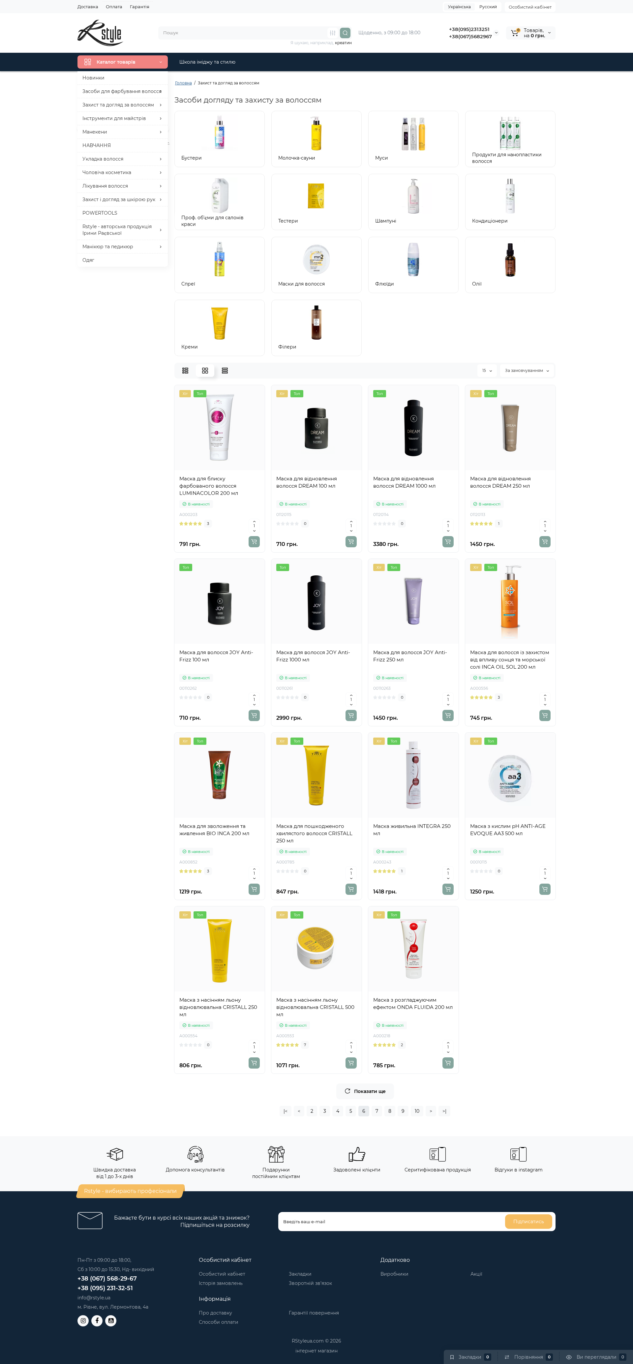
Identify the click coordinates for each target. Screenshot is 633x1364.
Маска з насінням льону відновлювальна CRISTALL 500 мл (315, 1007)
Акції (476, 1274)
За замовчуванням (524, 370)
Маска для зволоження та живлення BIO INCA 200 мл (214, 829)
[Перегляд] (197, 468)
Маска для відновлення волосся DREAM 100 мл (306, 482)
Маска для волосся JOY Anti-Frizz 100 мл (216, 656)
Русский (488, 6)
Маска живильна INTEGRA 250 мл (412, 829)
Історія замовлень (221, 1283)
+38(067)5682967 (470, 36)
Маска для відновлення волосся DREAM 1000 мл (404, 482)
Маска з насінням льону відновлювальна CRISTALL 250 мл (218, 1007)
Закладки (300, 1274)
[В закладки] (241, 468)
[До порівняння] (226, 468)
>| (444, 1111)
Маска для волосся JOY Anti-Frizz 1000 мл (313, 656)
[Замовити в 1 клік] (212, 468)
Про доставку (215, 1313)
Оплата (114, 6)
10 (417, 1111)
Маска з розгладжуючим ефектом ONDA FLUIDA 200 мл (413, 1003)
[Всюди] (332, 33)
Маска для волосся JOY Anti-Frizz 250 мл (410, 656)
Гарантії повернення (314, 1313)
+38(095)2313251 (469, 29)
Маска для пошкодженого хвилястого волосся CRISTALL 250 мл (314, 833)
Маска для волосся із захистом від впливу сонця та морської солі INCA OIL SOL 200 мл (509, 659)
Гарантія (139, 6)
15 (484, 370)
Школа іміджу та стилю (207, 62)
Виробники (394, 1274)
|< (285, 1111)
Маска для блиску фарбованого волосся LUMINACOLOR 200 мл (208, 485)
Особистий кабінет (530, 7)
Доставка (87, 6)
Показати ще (370, 1091)
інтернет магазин (316, 1351)
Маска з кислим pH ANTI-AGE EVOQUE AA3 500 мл (508, 829)
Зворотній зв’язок (310, 1283)
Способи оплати (218, 1322)
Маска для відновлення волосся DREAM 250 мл (500, 482)
